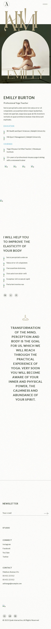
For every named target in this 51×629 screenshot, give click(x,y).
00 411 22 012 (8, 576)
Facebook (6, 548)
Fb (15, 616)
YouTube (6, 552)
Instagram (7, 544)
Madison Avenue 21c (11, 572)
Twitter (6, 557)
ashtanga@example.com (12, 583)
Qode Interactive (16, 620)
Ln (10, 616)
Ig (4, 616)
